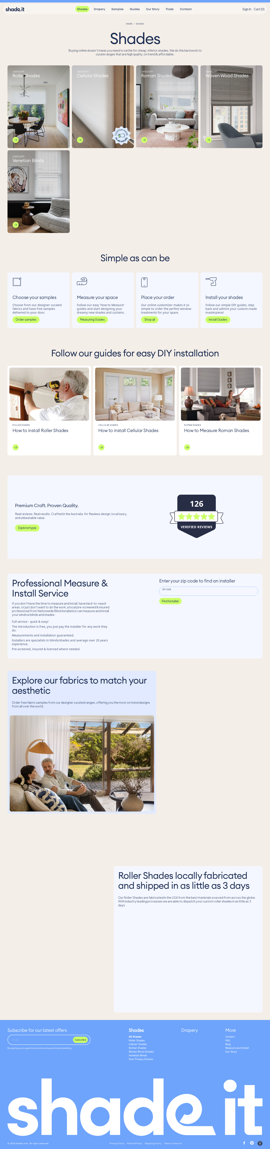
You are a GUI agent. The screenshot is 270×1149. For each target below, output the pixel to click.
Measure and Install (237, 1048)
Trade (170, 9)
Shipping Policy (153, 1143)
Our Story (152, 9)
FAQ (227, 1040)
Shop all (149, 319)
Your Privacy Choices (141, 1059)
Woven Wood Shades (141, 1051)
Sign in (246, 9)
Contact (186, 9)
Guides (135, 9)
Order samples (26, 319)
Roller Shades (137, 1040)
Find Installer (170, 601)
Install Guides (218, 319)
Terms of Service (173, 1143)
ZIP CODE (166, 589)
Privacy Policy (117, 1143)
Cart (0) (259, 9)
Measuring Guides (92, 319)
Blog (228, 1044)
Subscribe (80, 1039)
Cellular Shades (138, 1044)
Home (129, 23)
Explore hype (27, 528)
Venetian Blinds (138, 1055)
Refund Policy (134, 1143)
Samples (117, 9)
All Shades (135, 1036)
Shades (82, 9)
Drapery (99, 9)
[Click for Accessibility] (260, 1143)
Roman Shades (137, 1048)
